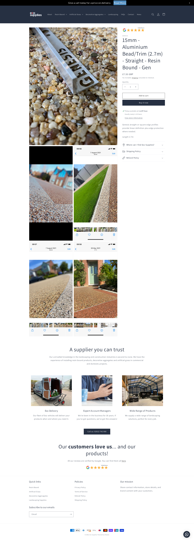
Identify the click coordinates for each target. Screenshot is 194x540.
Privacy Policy (80, 487)
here (124, 461)
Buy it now (143, 102)
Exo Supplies (93, 535)
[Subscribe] (70, 514)
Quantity (125, 82)
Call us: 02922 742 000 (96, 431)
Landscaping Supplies (37, 500)
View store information (134, 118)
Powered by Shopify (103, 535)
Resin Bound (34, 487)
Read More (120, 2)
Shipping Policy (81, 500)
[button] (60, 14)
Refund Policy (80, 496)
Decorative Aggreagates (38, 496)
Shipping (135, 78)
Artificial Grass (34, 491)
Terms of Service (81, 491)
